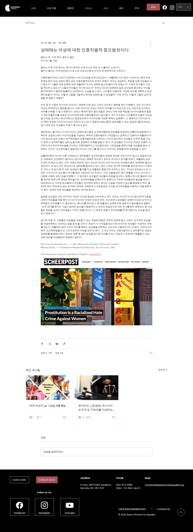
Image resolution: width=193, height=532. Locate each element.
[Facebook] (165, 7)
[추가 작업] (150, 43)
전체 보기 (162, 369)
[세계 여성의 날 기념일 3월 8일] (48, 387)
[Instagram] (172, 7)
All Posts (30, 22)
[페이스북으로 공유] (42, 343)
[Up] (181, 512)
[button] (163, 23)
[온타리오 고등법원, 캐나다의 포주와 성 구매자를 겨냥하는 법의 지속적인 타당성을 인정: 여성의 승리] (97, 387)
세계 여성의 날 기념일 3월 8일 (47, 405)
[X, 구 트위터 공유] (49, 343)
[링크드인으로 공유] (56, 343)
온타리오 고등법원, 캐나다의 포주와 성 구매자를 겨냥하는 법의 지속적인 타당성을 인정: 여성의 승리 (95, 408)
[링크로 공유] (64, 343)
